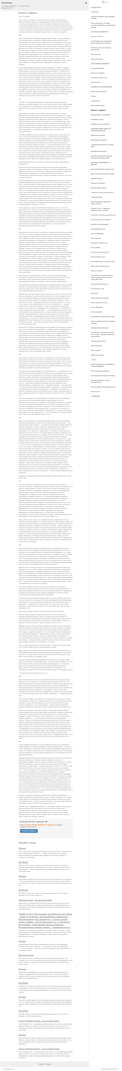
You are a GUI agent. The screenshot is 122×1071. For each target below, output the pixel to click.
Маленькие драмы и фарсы (98, 188)
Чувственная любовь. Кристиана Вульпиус (103, 375)
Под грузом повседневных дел (99, 284)
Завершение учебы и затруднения (100, 124)
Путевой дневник (96, 238)
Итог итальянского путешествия (100, 371)
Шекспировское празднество (99, 140)
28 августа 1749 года (97, 36)
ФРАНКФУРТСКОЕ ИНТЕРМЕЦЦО (101, 87)
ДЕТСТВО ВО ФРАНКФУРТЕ (99, 32)
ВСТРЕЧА (23, 862)
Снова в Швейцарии (97, 307)
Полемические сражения (98, 183)
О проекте (41, 1064)
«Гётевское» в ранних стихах (99, 77)
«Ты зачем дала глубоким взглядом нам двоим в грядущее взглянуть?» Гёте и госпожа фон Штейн (102, 277)
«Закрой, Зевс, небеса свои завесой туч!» (102, 192)
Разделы (48, 1064)
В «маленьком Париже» (97, 68)
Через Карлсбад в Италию (98, 341)
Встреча (22, 848)
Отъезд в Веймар (96, 247)
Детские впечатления (97, 59)
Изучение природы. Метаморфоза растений (103, 387)
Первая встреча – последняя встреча (35, 900)
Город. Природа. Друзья (97, 105)
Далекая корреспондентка (98, 229)
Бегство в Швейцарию (97, 233)
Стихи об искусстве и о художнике (101, 219)
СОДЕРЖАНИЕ (95, 396)
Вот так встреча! (26, 955)
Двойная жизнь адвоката (98, 135)
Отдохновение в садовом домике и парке (102, 316)
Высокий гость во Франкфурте (99, 224)
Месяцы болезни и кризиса (98, 91)
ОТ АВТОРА (94, 12)
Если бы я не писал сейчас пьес (100, 252)
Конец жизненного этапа (98, 257)
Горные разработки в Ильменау (100, 298)
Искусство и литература (98, 73)
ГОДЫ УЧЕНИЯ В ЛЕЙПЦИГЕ (100, 63)
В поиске (93, 96)
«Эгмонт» (94, 359)
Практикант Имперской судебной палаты (102, 169)
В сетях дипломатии (96, 312)
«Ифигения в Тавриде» (97, 355)
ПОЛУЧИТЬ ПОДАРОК (29, 831)
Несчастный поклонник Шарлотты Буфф (102, 174)
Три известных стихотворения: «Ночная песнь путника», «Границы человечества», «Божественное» (103, 334)
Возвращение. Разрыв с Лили (99, 243)
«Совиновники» (95, 101)
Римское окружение (96, 346)
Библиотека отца (95, 54)
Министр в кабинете (97, 271)
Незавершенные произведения (99, 328)
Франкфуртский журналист (99, 151)
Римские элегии (95, 391)
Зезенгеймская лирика (97, 119)
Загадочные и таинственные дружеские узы (103, 215)
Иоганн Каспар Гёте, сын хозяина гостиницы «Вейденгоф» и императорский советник (103, 25)
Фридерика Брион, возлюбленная (100, 115)
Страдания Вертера (96, 197)
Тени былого (94, 293)
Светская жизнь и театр (97, 288)
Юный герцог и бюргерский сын (100, 266)
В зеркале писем (95, 82)
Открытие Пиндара (96, 178)
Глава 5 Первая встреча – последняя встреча (39, 1020)
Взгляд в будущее (96, 350)
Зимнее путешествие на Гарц (99, 302)
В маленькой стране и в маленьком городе (103, 261)
